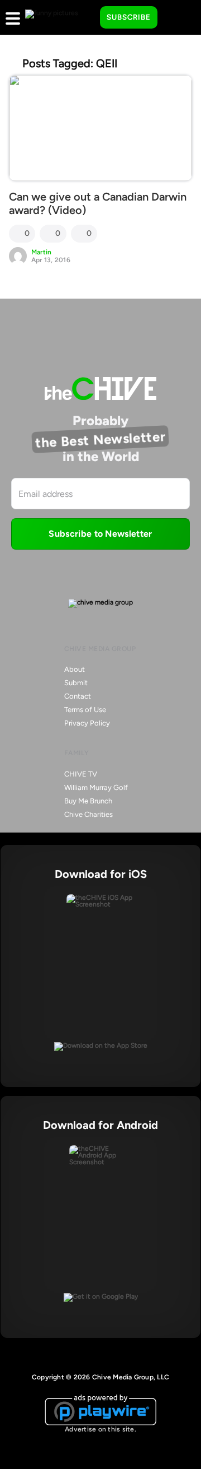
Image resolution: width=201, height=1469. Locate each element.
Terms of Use (85, 709)
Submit (76, 682)
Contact (77, 696)
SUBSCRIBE (129, 17)
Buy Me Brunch (88, 801)
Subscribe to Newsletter (100, 533)
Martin (41, 252)
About (74, 669)
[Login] (176, 18)
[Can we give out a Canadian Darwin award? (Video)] (100, 128)
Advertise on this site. (100, 1429)
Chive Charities (88, 814)
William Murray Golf (96, 787)
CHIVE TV (80, 774)
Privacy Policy (87, 723)
